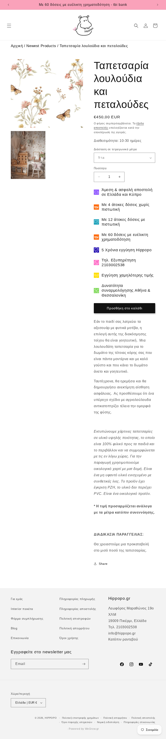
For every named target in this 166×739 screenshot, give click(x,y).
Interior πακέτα (22, 609)
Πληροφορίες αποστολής (77, 609)
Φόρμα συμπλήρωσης (27, 618)
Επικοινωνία (20, 638)
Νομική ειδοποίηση (108, 722)
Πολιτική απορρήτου (74, 628)
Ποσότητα (100, 168)
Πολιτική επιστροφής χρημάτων (80, 718)
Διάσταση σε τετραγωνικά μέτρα (115, 149)
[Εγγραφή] (83, 664)
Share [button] (103, 563)
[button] (9, 25)
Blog (14, 628)
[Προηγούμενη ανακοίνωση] (8, 4)
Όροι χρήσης (68, 638)
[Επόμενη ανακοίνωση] (157, 4)
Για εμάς (17, 599)
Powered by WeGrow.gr (84, 728)
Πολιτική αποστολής (143, 718)
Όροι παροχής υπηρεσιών (77, 722)
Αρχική (17, 46)
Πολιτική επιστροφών (75, 618)
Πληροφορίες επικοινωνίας (139, 722)
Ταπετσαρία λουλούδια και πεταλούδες (94, 46)
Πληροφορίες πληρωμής (77, 599)
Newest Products (41, 46)
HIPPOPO (51, 718)
